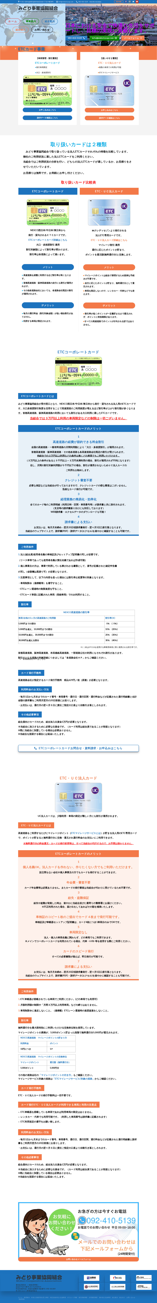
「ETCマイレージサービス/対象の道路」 (74, 1078)
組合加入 (117, 9)
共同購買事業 (93, 1297)
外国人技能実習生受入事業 (40, 1297)
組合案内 (107, 9)
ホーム (86, 9)
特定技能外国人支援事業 (58, 1297)
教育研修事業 (83, 1297)
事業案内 (95, 9)
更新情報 (21, 1299)
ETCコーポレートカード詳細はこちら (48, 239)
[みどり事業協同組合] (38, 9)
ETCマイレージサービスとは (86, 833)
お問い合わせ (128, 9)
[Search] (138, 8)
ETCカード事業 (72, 1297)
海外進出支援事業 (105, 1297)
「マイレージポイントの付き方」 (56, 1075)
